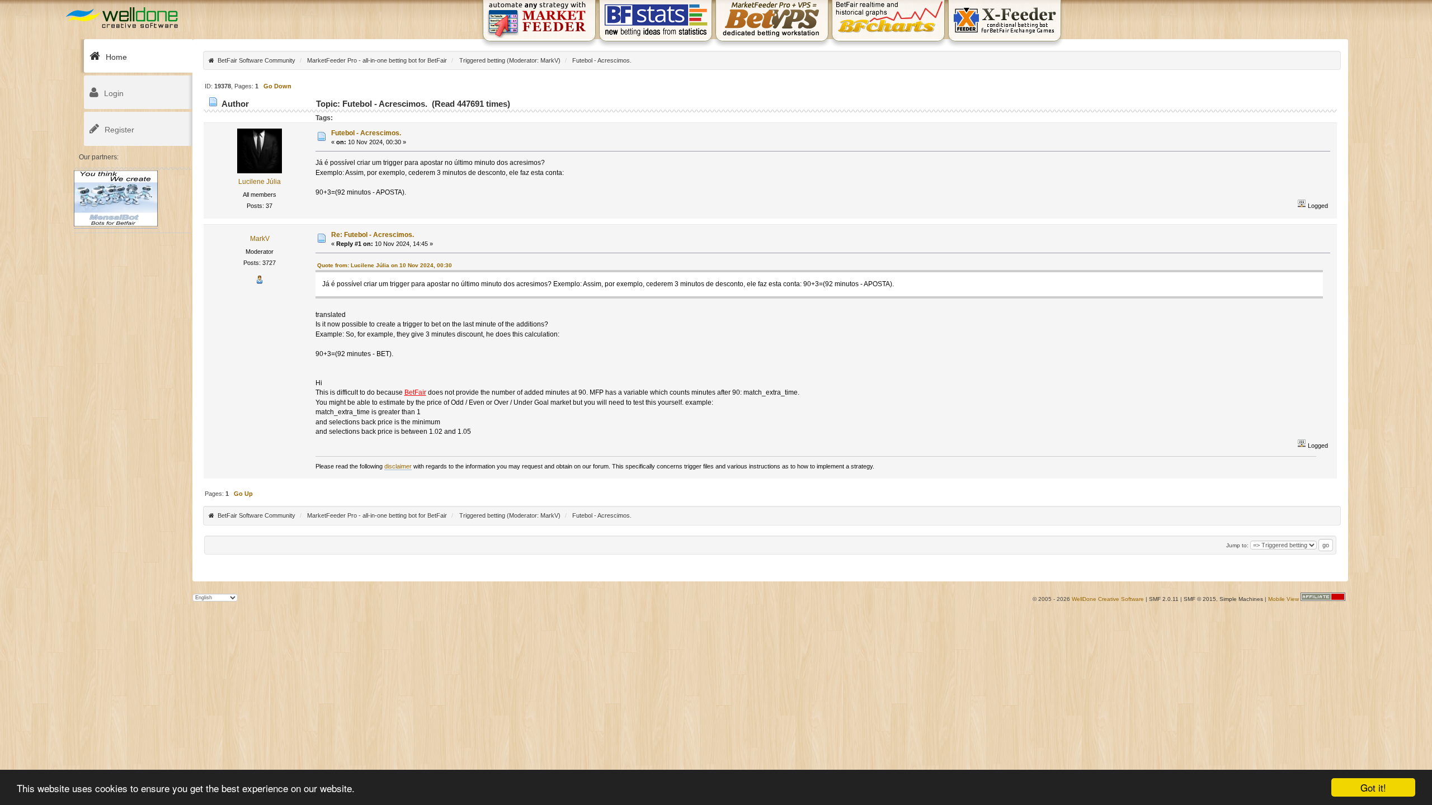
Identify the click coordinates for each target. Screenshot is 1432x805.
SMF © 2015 (1200, 599)
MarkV (549, 60)
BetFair (415, 392)
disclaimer (398, 466)
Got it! (1373, 787)
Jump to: (1237, 545)
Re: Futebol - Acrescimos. (372, 235)
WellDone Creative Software (1108, 599)
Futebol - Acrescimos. (366, 133)
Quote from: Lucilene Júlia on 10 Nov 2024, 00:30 (384, 265)
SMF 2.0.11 (1164, 599)
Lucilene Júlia (259, 182)
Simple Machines (1241, 599)
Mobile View (1283, 599)
